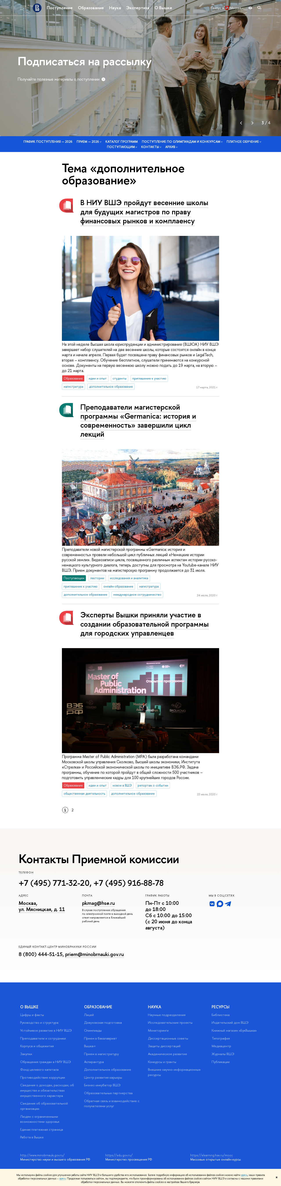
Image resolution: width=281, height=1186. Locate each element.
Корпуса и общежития (37, 1046)
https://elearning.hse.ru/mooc (211, 1155)
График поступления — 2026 (47, 141)
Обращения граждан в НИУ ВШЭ (45, 1061)
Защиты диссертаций (164, 1046)
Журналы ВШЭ (223, 1054)
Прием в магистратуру (101, 1054)
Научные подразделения (167, 1014)
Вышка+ (90, 1046)
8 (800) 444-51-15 (41, 954)
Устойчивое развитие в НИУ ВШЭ (46, 1030)
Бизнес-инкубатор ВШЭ (102, 1085)
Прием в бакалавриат (100, 1038)
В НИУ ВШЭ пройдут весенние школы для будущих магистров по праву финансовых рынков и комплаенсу (144, 211)
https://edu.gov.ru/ (119, 1155)
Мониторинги (158, 1030)
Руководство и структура (39, 1022)
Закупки (26, 1054)
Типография (221, 1038)
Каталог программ (121, 141)
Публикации (221, 1061)
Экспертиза (137, 8)
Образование (91, 8)
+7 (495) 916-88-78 (129, 883)
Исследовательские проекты (170, 1022)
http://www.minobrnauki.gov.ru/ (42, 1155)
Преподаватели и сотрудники (43, 1038)
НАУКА (154, 1007)
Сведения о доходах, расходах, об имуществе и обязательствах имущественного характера (47, 1090)
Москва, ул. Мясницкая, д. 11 (42, 906)
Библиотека (221, 1014)
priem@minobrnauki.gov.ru (94, 954)
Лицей (89, 1014)
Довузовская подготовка (103, 1022)
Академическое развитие (167, 1054)
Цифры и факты (32, 1014)
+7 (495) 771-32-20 (54, 883)
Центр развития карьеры (103, 1077)
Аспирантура (94, 1061)
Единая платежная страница (41, 1129)
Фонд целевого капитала (39, 1069)
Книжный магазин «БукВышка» (234, 1030)
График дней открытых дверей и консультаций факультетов (68, 79)
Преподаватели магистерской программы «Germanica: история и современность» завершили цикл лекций (138, 420)
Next (252, 123)
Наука (115, 8)
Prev (241, 123)
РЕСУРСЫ (220, 1007)
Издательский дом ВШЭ (230, 1022)
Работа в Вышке (32, 1137)
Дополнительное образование (107, 1069)
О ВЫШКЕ (29, 1007)
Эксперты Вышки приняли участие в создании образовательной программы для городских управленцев (144, 623)
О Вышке (163, 8)
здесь (244, 1175)
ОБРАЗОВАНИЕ (98, 1007)
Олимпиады (93, 1030)
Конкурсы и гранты (162, 1061)
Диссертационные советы (168, 1038)
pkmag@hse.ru (98, 903)
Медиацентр (221, 1046)
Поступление (60, 8)
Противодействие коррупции (42, 1077)
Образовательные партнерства (108, 1093)
